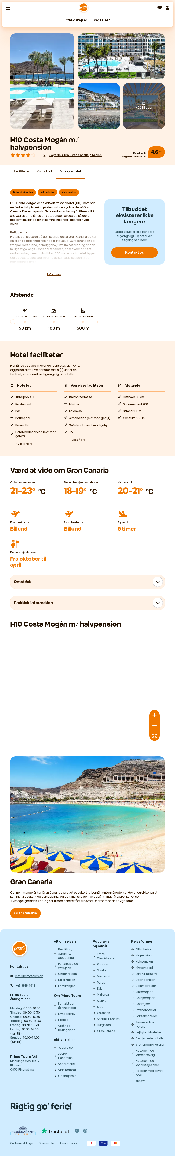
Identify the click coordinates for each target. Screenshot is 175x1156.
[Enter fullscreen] (154, 736)
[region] (87, 690)
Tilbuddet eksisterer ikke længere (135, 215)
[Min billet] (167, 7)
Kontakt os (134, 252)
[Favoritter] (159, 7)
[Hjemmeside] (83, 8)
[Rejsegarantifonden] (23, 1130)
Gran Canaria (79, 155)
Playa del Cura (59, 155)
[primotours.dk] (19, 949)
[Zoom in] (154, 715)
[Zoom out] (154, 725)
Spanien (96, 155)
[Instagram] (85, 1130)
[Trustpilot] (55, 1130)
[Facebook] (76, 1130)
